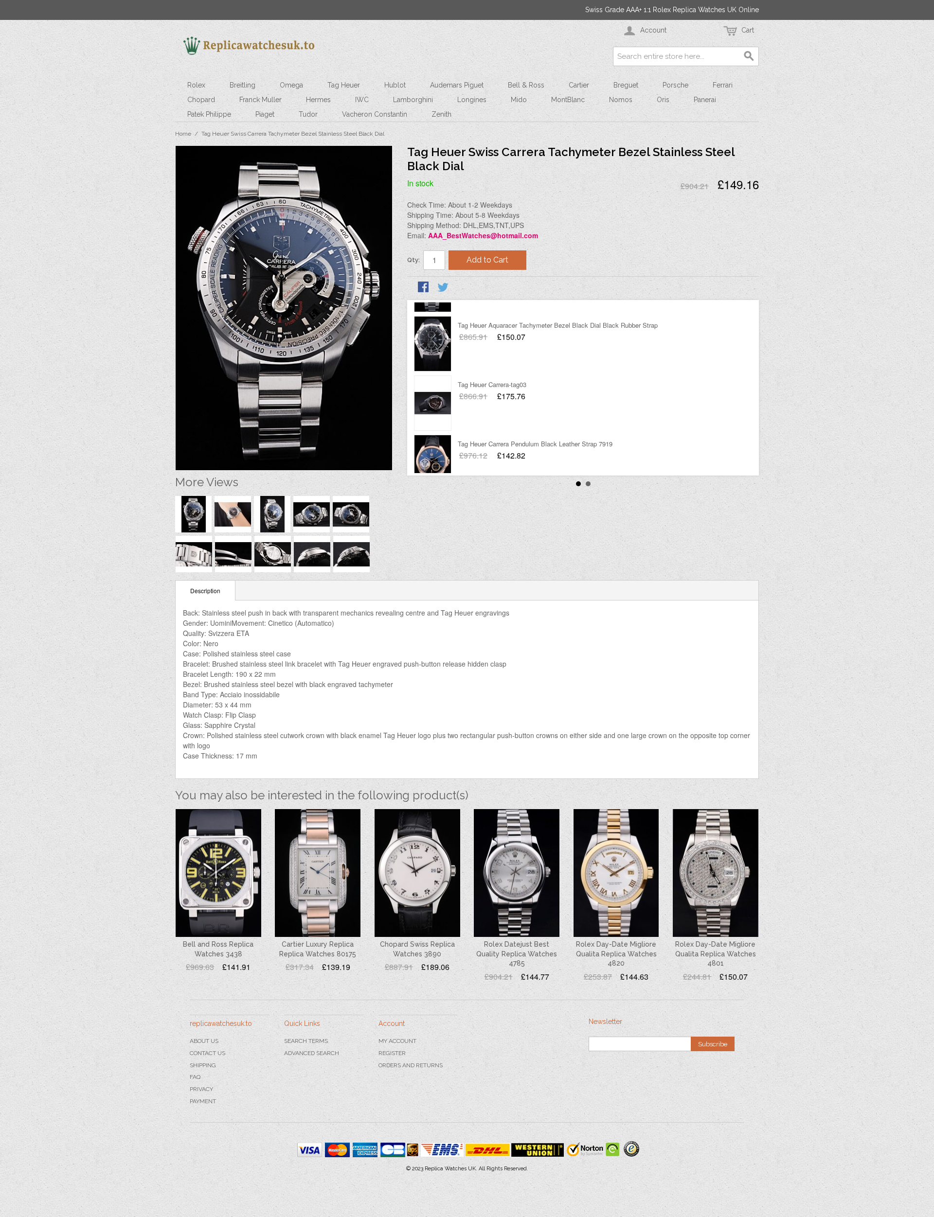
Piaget (264, 114)
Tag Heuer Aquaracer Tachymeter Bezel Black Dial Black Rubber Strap (558, 311)
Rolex (196, 85)
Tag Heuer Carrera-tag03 (492, 370)
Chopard (201, 100)
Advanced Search (311, 1053)
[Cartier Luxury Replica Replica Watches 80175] (317, 873)
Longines (471, 100)
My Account (397, 1041)
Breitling (242, 85)
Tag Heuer (343, 85)
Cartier (579, 85)
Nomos (620, 100)
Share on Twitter (443, 288)
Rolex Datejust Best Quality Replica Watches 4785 (516, 953)
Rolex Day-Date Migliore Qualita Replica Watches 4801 (715, 953)
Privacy (201, 1089)
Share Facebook (424, 288)
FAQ (195, 1077)
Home (183, 133)
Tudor (308, 114)
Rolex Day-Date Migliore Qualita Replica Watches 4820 (616, 953)
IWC (362, 100)
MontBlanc (568, 100)
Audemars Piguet (457, 85)
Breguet (625, 85)
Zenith (441, 114)
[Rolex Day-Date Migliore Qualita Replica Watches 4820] (616, 873)
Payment (203, 1101)
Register (392, 1053)
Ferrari (723, 85)
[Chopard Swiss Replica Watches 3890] (417, 873)
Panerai (705, 100)
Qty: (413, 260)
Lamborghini (413, 100)
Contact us (207, 1053)
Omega (291, 85)
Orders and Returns (410, 1065)
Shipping (203, 1065)
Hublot (395, 85)
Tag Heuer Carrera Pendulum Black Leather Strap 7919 (535, 430)
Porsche (675, 85)
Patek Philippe (209, 114)
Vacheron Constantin (374, 114)
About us (204, 1041)
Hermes (318, 100)
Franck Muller (260, 100)
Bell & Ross (526, 85)
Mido (519, 100)
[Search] (749, 56)
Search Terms (306, 1041)
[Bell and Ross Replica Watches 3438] (218, 873)
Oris (663, 100)
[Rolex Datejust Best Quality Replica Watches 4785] (516, 873)
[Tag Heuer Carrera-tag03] (432, 389)
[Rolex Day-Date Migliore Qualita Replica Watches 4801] (715, 873)
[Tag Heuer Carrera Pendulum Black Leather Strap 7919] (432, 448)
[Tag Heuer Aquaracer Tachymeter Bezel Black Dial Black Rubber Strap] (432, 330)
